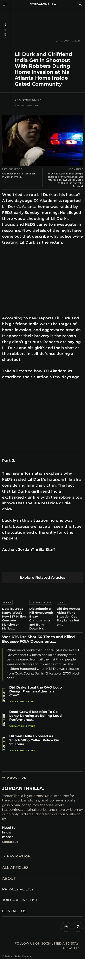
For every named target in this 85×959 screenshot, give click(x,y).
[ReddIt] (45, 565)
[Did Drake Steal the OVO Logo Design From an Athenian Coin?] (74, 695)
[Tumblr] (55, 565)
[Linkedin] (35, 565)
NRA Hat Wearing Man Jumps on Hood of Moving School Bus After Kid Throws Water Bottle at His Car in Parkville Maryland (65, 180)
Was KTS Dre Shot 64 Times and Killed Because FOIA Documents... (38, 639)
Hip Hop (5, 33)
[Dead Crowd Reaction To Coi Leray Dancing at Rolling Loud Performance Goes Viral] (74, 719)
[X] (16, 565)
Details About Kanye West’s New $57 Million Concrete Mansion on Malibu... (14, 618)
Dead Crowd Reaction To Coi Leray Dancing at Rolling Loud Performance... (35, 716)
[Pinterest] (25, 565)
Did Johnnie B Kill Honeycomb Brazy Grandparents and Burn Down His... (41, 618)
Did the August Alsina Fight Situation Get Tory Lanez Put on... (68, 616)
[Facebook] (6, 565)
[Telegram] (64, 565)
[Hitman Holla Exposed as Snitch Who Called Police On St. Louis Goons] (74, 743)
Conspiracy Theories (41, 602)
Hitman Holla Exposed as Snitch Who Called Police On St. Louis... (34, 740)
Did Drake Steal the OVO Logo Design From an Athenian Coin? (35, 691)
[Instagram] (66, 927)
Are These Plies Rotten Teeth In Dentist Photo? (18, 175)
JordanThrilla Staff (31, 100)
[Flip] (74, 565)
